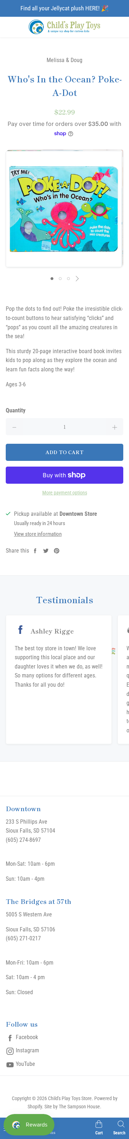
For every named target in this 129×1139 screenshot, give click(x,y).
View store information (38, 534)
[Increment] (114, 426)
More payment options (64, 492)
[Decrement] (14, 426)
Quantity (15, 410)
